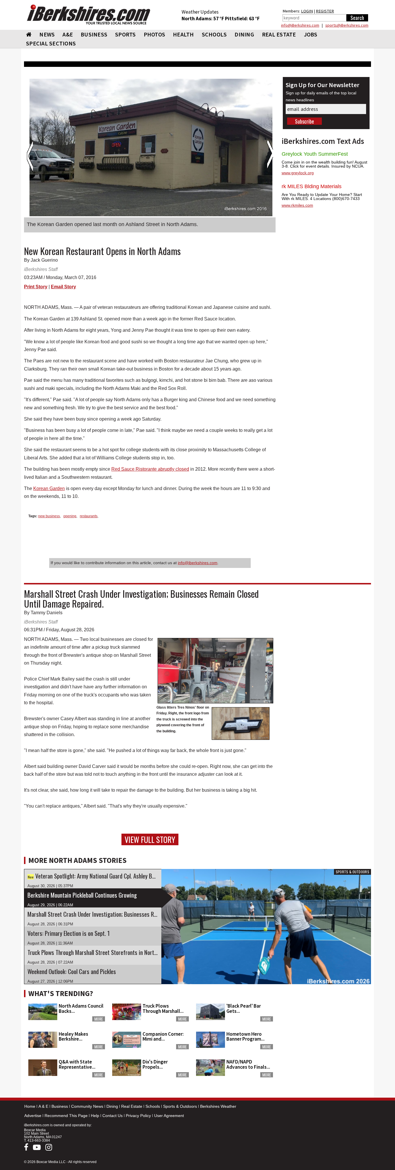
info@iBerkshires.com (300, 25)
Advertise (32, 1115)
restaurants (88, 516)
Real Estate (131, 1106)
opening (69, 516)
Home (29, 1106)
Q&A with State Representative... (77, 1064)
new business (49, 516)
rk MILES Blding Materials (312, 186)
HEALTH (183, 34)
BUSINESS (94, 34)
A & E (43, 1106)
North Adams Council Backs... (81, 1008)
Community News (87, 1106)
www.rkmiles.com (297, 205)
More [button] (98, 1019)
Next (270, 156)
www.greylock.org (298, 172)
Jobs (311, 34)
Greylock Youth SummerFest (315, 154)
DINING (244, 34)
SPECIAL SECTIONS (51, 43)
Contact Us (112, 1115)
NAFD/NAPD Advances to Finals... (248, 1064)
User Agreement (169, 1115)
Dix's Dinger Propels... (155, 1064)
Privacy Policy (138, 1115)
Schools (152, 1106)
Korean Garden (49, 488)
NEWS (47, 34)
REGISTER (325, 11)
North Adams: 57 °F (203, 18)
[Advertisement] (326, 1023)
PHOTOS (154, 34)
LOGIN (307, 11)
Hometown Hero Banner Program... (245, 1036)
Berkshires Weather (218, 1106)
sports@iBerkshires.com (346, 25)
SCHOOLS (214, 34)
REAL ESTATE (279, 34)
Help (95, 1115)
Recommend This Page (66, 1115)
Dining (112, 1106)
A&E (67, 34)
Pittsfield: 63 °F (242, 18)
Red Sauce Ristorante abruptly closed (150, 469)
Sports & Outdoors (180, 1106)
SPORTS (125, 34)
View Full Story (150, 839)
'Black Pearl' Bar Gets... (243, 1008)
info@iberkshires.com (197, 562)
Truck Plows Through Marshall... (163, 1008)
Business (59, 1106)
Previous (30, 156)
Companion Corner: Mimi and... (163, 1036)
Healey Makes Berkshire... (73, 1036)
